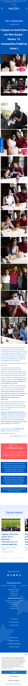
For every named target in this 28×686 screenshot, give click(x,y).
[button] (26, 654)
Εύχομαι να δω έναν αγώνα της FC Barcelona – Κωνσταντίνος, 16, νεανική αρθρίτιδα (9, 539)
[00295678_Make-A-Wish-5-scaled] (14, 223)
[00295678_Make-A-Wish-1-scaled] (14, 116)
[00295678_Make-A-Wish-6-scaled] (14, 250)
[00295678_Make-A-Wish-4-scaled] (14, 196)
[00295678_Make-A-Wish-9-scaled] (14, 330)
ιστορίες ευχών (23, 436)
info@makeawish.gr (14, 595)
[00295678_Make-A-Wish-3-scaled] (14, 169)
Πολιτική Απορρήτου (17, 683)
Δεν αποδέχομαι (14, 676)
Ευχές (2, 547)
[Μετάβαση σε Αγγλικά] (12, 4)
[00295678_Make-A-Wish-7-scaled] (14, 277)
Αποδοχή (14, 672)
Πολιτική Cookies (9, 683)
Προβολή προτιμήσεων (14, 680)
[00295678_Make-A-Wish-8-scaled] (14, 304)
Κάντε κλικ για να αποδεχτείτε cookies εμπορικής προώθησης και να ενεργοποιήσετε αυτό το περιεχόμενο (14, 85)
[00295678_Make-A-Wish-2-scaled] (14, 143)
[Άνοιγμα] (2, 8)
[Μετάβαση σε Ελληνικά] (15, 4)
